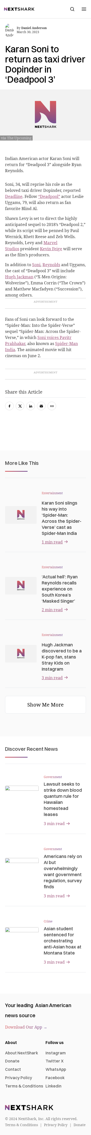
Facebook (55, 1077)
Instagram (56, 1052)
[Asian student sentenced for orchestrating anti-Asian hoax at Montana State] (22, 936)
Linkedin (53, 1085)
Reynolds (51, 264)
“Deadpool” (49, 196)
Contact (13, 1069)
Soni (36, 264)
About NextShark (21, 1052)
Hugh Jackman (19, 277)
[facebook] (9, 406)
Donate (12, 1060)
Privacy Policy (18, 1077)
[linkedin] (30, 406)
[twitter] (20, 406)
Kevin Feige (51, 249)
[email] (41, 406)
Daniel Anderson (34, 28)
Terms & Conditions (24, 1085)
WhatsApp (56, 1069)
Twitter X (54, 1060)
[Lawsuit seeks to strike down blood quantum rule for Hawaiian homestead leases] (22, 795)
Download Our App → (26, 1027)
